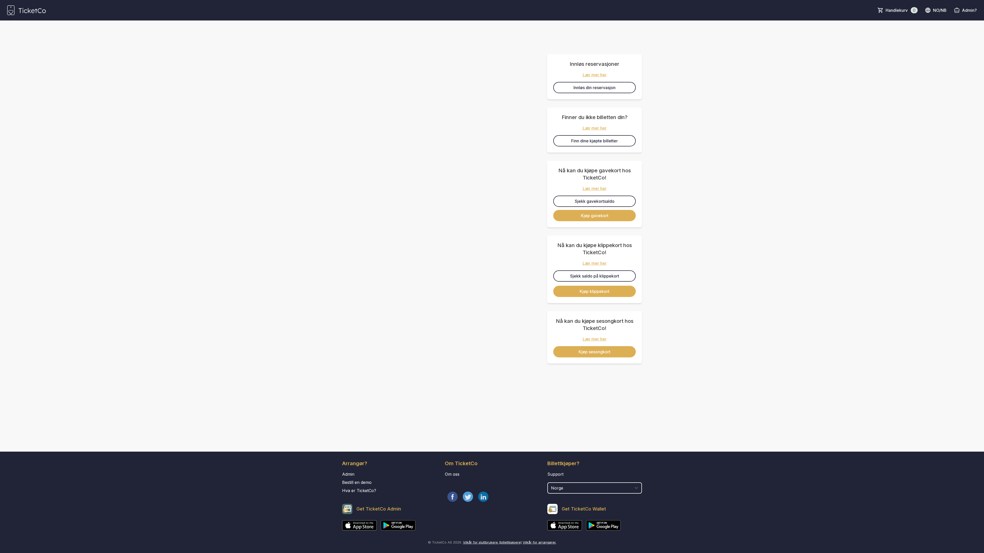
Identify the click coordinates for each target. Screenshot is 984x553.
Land (552, 479)
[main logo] (26, 10)
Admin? (969, 10)
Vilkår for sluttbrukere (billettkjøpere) (492, 542)
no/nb (940, 10)
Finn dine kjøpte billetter (594, 140)
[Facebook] (452, 497)
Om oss (452, 474)
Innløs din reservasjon (594, 87)
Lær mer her (595, 74)
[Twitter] (468, 497)
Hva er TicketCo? (359, 490)
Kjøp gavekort (594, 215)
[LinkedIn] (483, 497)
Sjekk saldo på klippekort (594, 276)
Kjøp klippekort (594, 291)
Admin (348, 474)
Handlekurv (901, 10)
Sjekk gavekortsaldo (594, 201)
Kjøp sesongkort (594, 351)
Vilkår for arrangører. (539, 542)
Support (555, 474)
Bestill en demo (357, 482)
